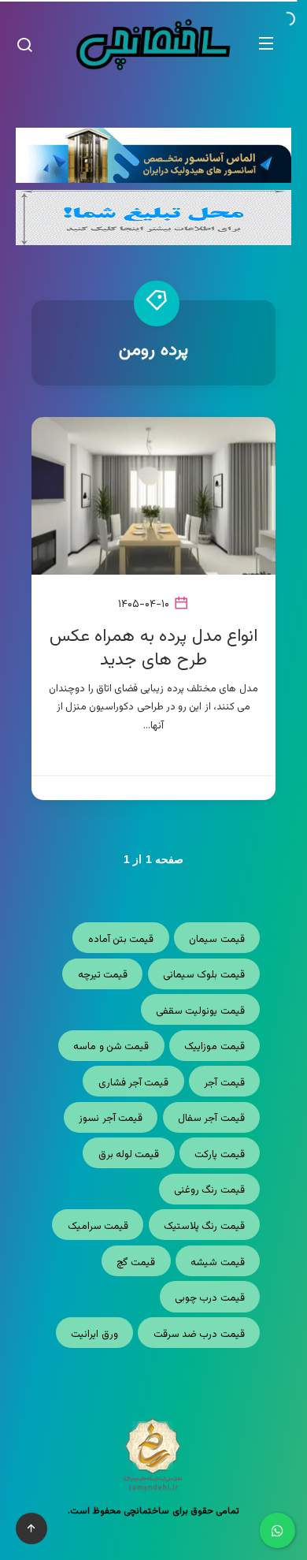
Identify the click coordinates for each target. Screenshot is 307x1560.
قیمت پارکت (219, 1155)
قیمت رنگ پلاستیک (204, 1226)
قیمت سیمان (216, 940)
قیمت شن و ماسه (111, 1047)
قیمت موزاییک (214, 1047)
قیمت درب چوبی (210, 1298)
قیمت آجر (224, 1083)
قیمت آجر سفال (211, 1118)
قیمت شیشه (217, 1263)
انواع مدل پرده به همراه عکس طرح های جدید (154, 648)
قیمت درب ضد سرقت (199, 1334)
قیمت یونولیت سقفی (200, 1011)
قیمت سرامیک (98, 1226)
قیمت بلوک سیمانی (204, 975)
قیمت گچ (136, 1263)
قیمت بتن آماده (121, 940)
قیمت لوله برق (129, 1155)
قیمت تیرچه (103, 975)
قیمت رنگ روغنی (209, 1190)
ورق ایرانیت (94, 1334)
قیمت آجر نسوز (110, 1118)
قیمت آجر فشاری (133, 1083)
